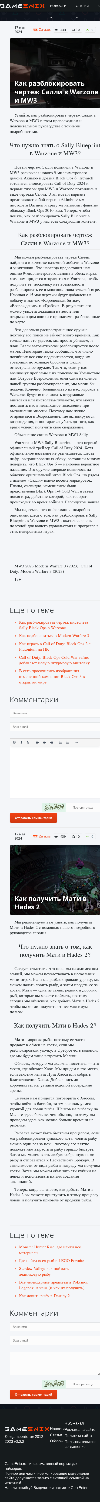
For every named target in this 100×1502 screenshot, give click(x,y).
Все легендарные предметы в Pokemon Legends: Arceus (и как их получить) (53, 1284)
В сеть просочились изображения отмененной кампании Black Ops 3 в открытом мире (52, 676)
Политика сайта (78, 1436)
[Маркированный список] (60, 742)
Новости (58, 5)
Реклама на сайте (80, 1429)
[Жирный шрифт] (14, 742)
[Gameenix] (22, 5)
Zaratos (45, 30)
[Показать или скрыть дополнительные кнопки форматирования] (76, 742)
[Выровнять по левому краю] (37, 742)
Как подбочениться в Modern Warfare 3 (54, 635)
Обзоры (56, 1441)
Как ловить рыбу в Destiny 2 (44, 1295)
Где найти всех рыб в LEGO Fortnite (51, 1260)
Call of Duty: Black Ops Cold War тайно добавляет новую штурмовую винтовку (54, 659)
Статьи (82, 5)
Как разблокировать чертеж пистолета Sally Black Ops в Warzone (53, 624)
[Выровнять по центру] (44, 742)
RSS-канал (74, 1423)
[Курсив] (21, 742)
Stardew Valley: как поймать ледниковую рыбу (44, 1271)
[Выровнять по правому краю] (51, 742)
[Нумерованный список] (67, 742)
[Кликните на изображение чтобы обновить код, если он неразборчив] (54, 808)
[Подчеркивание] (28, 742)
